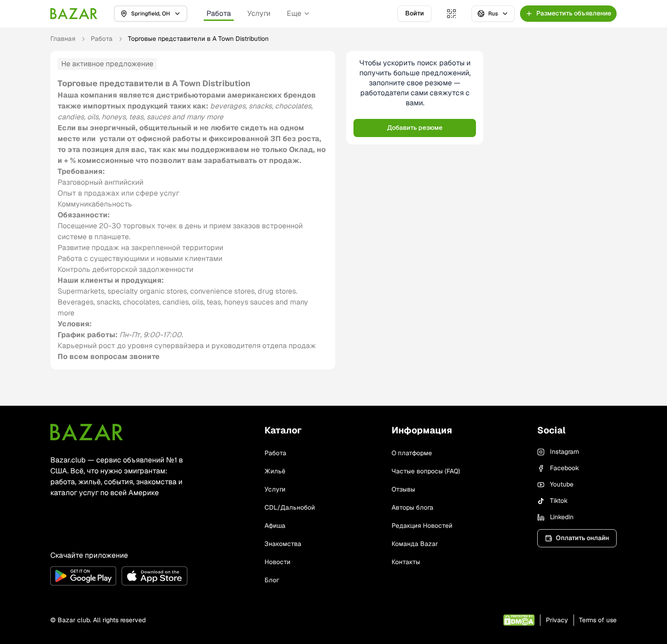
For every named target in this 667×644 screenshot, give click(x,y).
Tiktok (559, 501)
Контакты (406, 562)
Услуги (258, 13)
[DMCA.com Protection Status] (519, 620)
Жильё (275, 471)
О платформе (412, 453)
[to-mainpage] (86, 432)
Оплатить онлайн (582, 538)
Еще (294, 13)
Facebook (564, 468)
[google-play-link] (83, 575)
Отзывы (403, 489)
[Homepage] (74, 13)
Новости (277, 562)
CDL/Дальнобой (290, 507)
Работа (218, 13)
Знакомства (283, 544)
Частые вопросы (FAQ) (426, 471)
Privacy (557, 620)
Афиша (275, 525)
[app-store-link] (154, 575)
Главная (62, 38)
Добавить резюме (414, 127)
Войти (414, 13)
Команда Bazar (415, 544)
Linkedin (562, 517)
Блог (272, 580)
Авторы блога (412, 507)
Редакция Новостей (422, 525)
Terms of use (598, 620)
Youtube (562, 484)
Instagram (564, 451)
